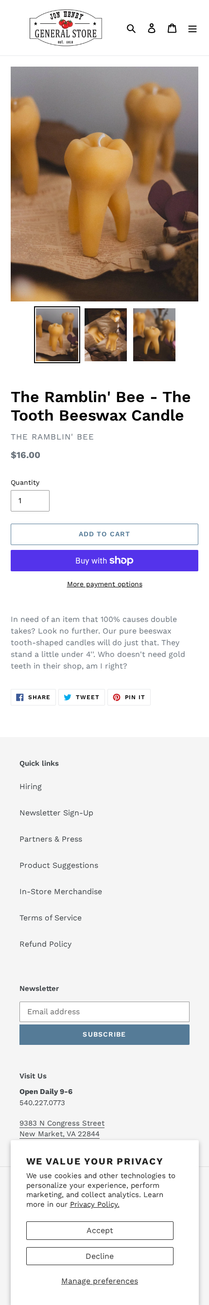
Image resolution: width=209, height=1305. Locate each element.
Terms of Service (50, 917)
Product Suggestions (58, 865)
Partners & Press (50, 839)
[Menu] (192, 27)
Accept (100, 1230)
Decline (100, 1256)
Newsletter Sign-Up (56, 812)
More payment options (104, 584)
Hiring (30, 786)
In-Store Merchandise (60, 891)
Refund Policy (45, 944)
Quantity (25, 482)
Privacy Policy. (95, 1204)
